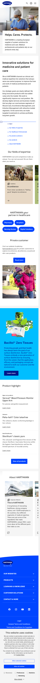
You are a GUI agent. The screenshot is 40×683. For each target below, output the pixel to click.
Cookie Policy (20, 655)
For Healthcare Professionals (18, 132)
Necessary (9, 673)
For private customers (16, 136)
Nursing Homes (10, 229)
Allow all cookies (19, 666)
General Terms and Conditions (19, 624)
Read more (19, 260)
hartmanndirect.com (9, 249)
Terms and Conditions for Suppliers (19, 627)
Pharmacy (8, 223)
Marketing (21, 676)
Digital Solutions (26, 229)
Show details (18, 679)
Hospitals (19, 223)
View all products (19, 461)
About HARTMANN (15, 144)
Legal (19, 621)
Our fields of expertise (16, 128)
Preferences (20, 673)
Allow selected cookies (19, 661)
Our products (13, 140)
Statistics (32, 673)
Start (10, 124)
